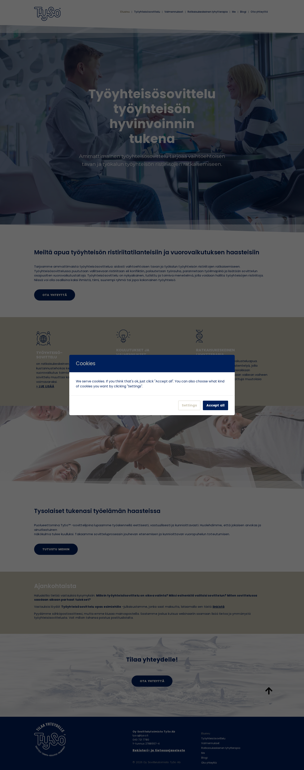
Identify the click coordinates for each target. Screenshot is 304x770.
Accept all (215, 405)
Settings (189, 405)
